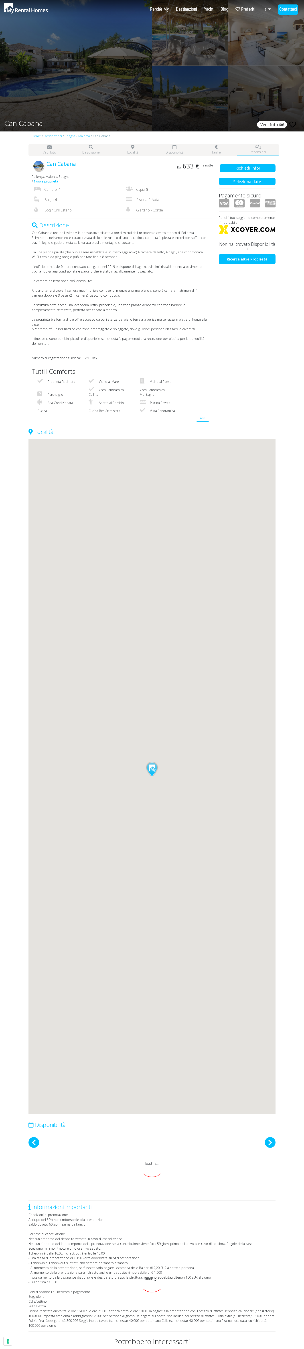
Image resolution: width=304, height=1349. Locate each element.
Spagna (70, 136)
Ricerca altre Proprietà (247, 259)
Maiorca (84, 136)
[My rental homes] (34, 10)
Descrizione (91, 152)
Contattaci (288, 9)
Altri (202, 418)
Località (132, 152)
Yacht (208, 9)
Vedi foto (49, 152)
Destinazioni (186, 9)
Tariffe (216, 152)
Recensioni (258, 152)
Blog (224, 9)
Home (36, 136)
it (265, 9)
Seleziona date (247, 181)
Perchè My (159, 9)
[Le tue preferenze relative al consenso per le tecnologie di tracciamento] (8, 1341)
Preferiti (247, 9)
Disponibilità (175, 152)
